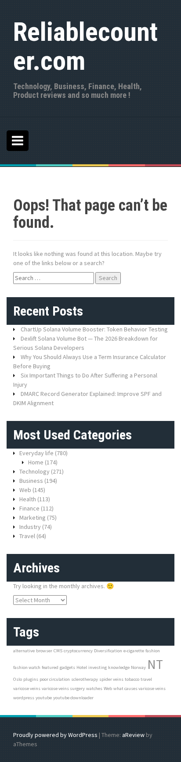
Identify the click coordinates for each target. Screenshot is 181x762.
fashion (152, 651)
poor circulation (55, 679)
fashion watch (26, 667)
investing (97, 667)
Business (31, 481)
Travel (27, 536)
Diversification (108, 651)
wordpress (23, 698)
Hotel (81, 667)
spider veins (111, 679)
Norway (138, 667)
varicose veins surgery (63, 688)
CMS (58, 651)
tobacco (132, 679)
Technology (34, 471)
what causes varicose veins (139, 688)
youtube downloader (73, 698)
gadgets (67, 667)
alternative (24, 651)
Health (27, 499)
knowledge (119, 667)
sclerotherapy (84, 679)
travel (146, 679)
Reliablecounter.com (85, 46)
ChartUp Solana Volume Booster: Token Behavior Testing (94, 329)
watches (94, 688)
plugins (30, 679)
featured (50, 667)
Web (25, 490)
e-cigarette (133, 651)
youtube (44, 698)
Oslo (17, 679)
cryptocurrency (78, 651)
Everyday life (36, 453)
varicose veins (26, 688)
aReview (133, 735)
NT (155, 664)
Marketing (32, 517)
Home (35, 462)
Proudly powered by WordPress (55, 735)
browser (44, 651)
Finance (29, 508)
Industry (30, 527)
